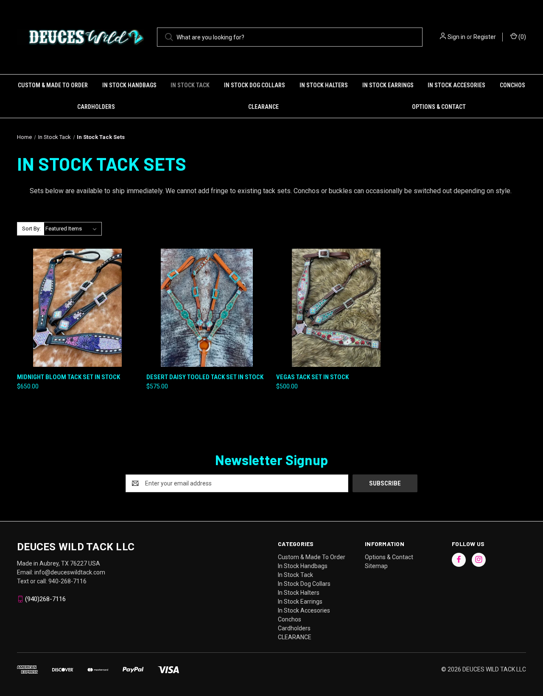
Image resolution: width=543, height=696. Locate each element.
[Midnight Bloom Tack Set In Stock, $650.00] (77, 307)
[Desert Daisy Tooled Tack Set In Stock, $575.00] (206, 307)
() (521, 36)
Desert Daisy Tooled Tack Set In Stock (204, 377)
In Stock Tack (190, 85)
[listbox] (72, 228)
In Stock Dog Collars (254, 85)
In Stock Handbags (129, 85)
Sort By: (31, 228)
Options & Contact (439, 106)
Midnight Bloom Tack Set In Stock (68, 377)
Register (484, 36)
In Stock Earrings (388, 85)
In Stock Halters (323, 85)
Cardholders (96, 106)
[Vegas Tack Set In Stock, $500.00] (336, 307)
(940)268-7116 (45, 599)
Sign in (456, 36)
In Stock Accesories (456, 85)
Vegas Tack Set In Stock (312, 377)
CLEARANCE (263, 106)
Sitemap (376, 566)
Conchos (512, 85)
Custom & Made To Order (53, 85)
